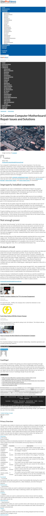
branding (19, 387)
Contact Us (41, 396)
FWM (32, 389)
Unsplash (14, 153)
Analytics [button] (2, 493)
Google (5, 24)
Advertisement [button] (4, 500)
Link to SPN (20, 396)
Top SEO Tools (27, 396)
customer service (42, 387)
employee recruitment (27, 389)
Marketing (6, 25)
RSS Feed (4, 48)
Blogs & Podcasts (8, 14)
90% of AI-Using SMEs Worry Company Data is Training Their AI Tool (19, 377)
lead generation (6, 391)
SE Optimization (8, 31)
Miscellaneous (7, 27)
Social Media (7, 36)
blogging (16, 387)
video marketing (17, 394)
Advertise (4, 46)
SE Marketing (7, 30)
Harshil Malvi (3, 339)
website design (30, 394)
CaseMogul (7, 158)
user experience (12, 394)
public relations (34, 391)
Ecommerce (7, 18)
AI (0, 387)
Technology (7, 39)
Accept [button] (11, 413)
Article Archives (6, 9)
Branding (6, 16)
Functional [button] (3, 477)
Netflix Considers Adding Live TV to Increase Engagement (17, 296)
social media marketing (34, 392)
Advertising (7, 13)
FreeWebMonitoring (30, 402)
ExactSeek (8, 401)
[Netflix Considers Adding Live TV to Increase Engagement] (7, 294)
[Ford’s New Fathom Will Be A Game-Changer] (7, 313)
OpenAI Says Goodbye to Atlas (9, 385)
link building (10, 391)
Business (6, 17)
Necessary (4, 438)
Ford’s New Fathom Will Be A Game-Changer (13, 316)
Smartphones (7, 35)
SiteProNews (15, 401)
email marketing (21, 389)
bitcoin (13, 387)
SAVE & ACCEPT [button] (4, 515)
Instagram (2, 391)
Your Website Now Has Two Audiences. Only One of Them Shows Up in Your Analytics (23, 380)
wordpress (33, 394)
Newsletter (5, 10)
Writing (6, 43)
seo (12, 392)
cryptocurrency (37, 387)
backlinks (11, 387)
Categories (4, 11)
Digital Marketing (8, 389)
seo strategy (14, 392)
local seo (13, 391)
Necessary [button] (3, 436)
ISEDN (35, 401)
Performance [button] (3, 485)
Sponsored (3, 111)
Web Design (7, 41)
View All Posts (4, 349)
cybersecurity (2, 389)
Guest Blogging (6, 45)
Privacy (21, 398)
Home (3, 7)
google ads (37, 389)
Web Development (8, 42)
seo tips (17, 392)
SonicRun (40, 401)
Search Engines (7, 28)
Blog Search (22, 401)
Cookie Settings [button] (5, 413)
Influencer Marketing (42, 389)
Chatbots (26, 387)
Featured (6, 23)
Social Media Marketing (9, 38)
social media (26, 392)
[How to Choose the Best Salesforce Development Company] (7, 333)
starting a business (7, 394)
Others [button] (2, 508)
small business (20, 392)
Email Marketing (8, 20)
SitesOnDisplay (29, 401)
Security (6, 34)
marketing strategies (22, 391)
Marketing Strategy (28, 391)
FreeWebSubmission (19, 402)
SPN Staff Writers (4, 300)
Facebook (6, 21)
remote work (38, 391)
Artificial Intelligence (5, 387)
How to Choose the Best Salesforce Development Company (17, 335)
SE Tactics (6, 32)
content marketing (30, 387)
